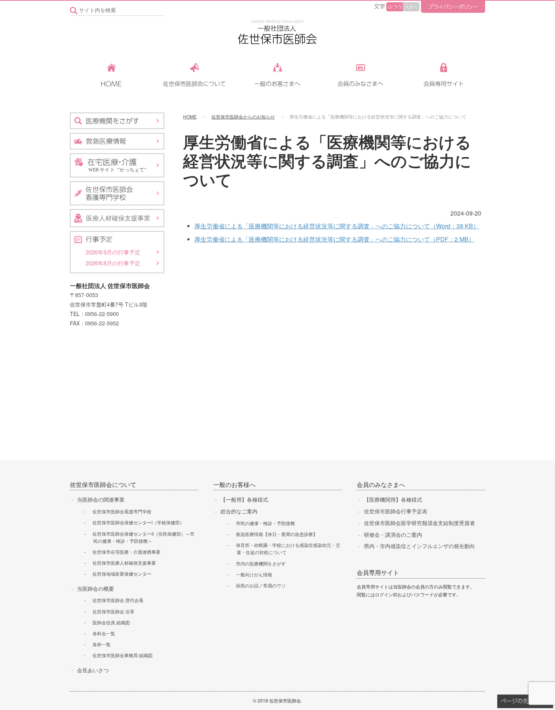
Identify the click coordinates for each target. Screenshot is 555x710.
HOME (190, 116)
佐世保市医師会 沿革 (113, 611)
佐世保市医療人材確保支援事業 (124, 562)
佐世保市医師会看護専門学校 (121, 511)
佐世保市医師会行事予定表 (395, 511)
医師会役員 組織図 (111, 622)
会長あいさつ (93, 670)
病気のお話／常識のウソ (261, 585)
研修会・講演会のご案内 (393, 534)
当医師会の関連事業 (101, 499)
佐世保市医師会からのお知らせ (243, 116)
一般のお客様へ (234, 484)
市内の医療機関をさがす (261, 563)
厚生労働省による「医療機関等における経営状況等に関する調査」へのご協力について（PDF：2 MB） (334, 239)
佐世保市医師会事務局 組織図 (122, 655)
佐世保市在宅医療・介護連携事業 (126, 551)
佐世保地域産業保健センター (121, 573)
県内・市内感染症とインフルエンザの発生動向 (419, 546)
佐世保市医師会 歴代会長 (117, 600)
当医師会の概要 (95, 588)
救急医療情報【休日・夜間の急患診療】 (277, 534)
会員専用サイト (378, 572)
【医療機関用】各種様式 (393, 499)
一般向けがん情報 (254, 574)
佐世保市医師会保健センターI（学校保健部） (138, 522)
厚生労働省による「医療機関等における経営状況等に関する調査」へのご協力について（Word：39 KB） (336, 226)
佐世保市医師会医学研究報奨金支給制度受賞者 (419, 523)
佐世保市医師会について (103, 484)
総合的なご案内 (238, 511)
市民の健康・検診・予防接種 (265, 523)
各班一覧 (101, 644)
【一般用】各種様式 (244, 499)
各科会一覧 (103, 633)
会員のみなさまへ (381, 484)
